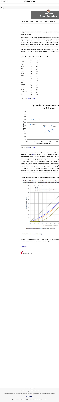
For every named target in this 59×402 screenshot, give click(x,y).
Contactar (13, 399)
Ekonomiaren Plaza (48, 13)
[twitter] (30, 391)
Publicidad (34, 399)
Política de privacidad (29, 399)
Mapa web (38, 399)
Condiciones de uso (22, 399)
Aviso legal (17, 399)
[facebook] (28, 391)
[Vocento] (29, 396)
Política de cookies (43, 399)
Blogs (2, 8)
